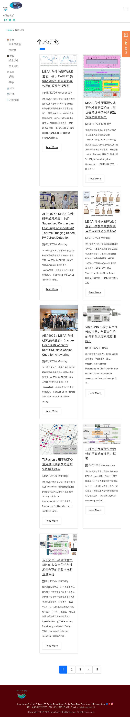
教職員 (12, 50)
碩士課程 (13, 60)
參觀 (11, 76)
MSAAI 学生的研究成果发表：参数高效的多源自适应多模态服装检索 (100, 226)
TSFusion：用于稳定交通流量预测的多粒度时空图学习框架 (57, 464)
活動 (11, 82)
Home (10, 30)
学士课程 (13, 66)
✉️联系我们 (13, 99)
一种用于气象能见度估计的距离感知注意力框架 (100, 453)
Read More (52, 147)
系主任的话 (15, 44)
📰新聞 (10, 72)
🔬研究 (10, 88)
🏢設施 (10, 94)
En (5, 20)
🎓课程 (10, 56)
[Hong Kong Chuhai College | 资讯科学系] (16, 5)
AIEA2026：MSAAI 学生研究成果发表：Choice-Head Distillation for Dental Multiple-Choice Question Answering (58, 345)
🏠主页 (10, 40)
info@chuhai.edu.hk (86, 707)
